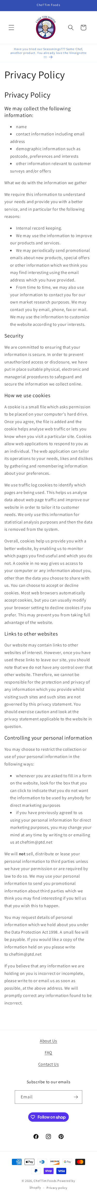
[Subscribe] (76, 1097)
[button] (11, 27)
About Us (48, 1041)
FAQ (48, 1052)
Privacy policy (57, 1188)
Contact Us (48, 1064)
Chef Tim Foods (45, 1181)
